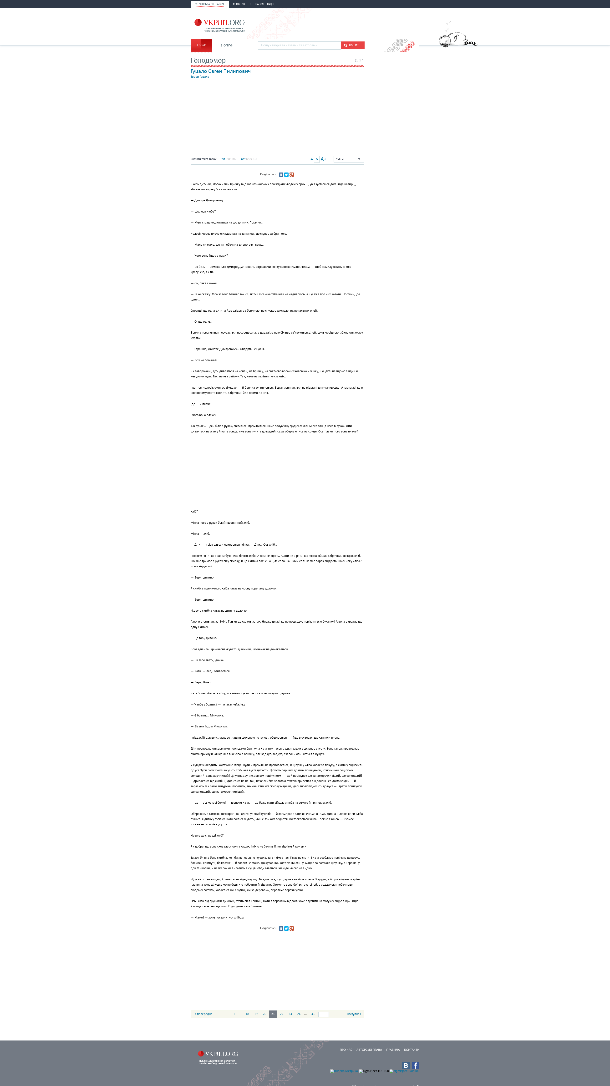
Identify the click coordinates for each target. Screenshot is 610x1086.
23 (290, 1014)
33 (313, 1014)
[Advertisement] (363, 23)
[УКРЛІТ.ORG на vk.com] (406, 1065)
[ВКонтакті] (281, 175)
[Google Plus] (292, 175)
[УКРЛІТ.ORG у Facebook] (415, 1065)
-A (311, 159)
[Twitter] (286, 175)
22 (281, 1014)
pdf (243, 159)
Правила (393, 1050)
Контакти (411, 1050)
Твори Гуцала (200, 77)
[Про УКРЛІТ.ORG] (458, 46)
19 (256, 1014)
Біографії (227, 45)
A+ (323, 159)
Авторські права (369, 1050)
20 (264, 1014)
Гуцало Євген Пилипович (221, 71)
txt (223, 159)
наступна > (354, 1014)
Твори (201, 45)
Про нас (346, 1050)
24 (298, 1014)
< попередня (203, 1014)
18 (247, 1014)
